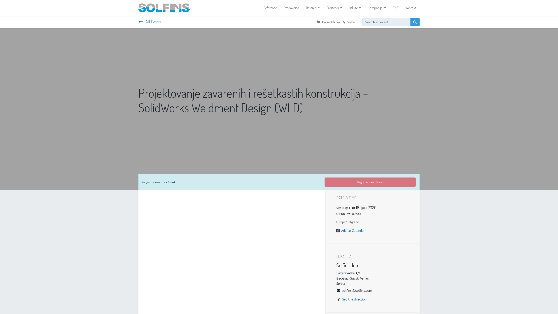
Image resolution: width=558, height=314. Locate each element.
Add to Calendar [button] (353, 230)
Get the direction (354, 299)
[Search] (415, 22)
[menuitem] (270, 7)
